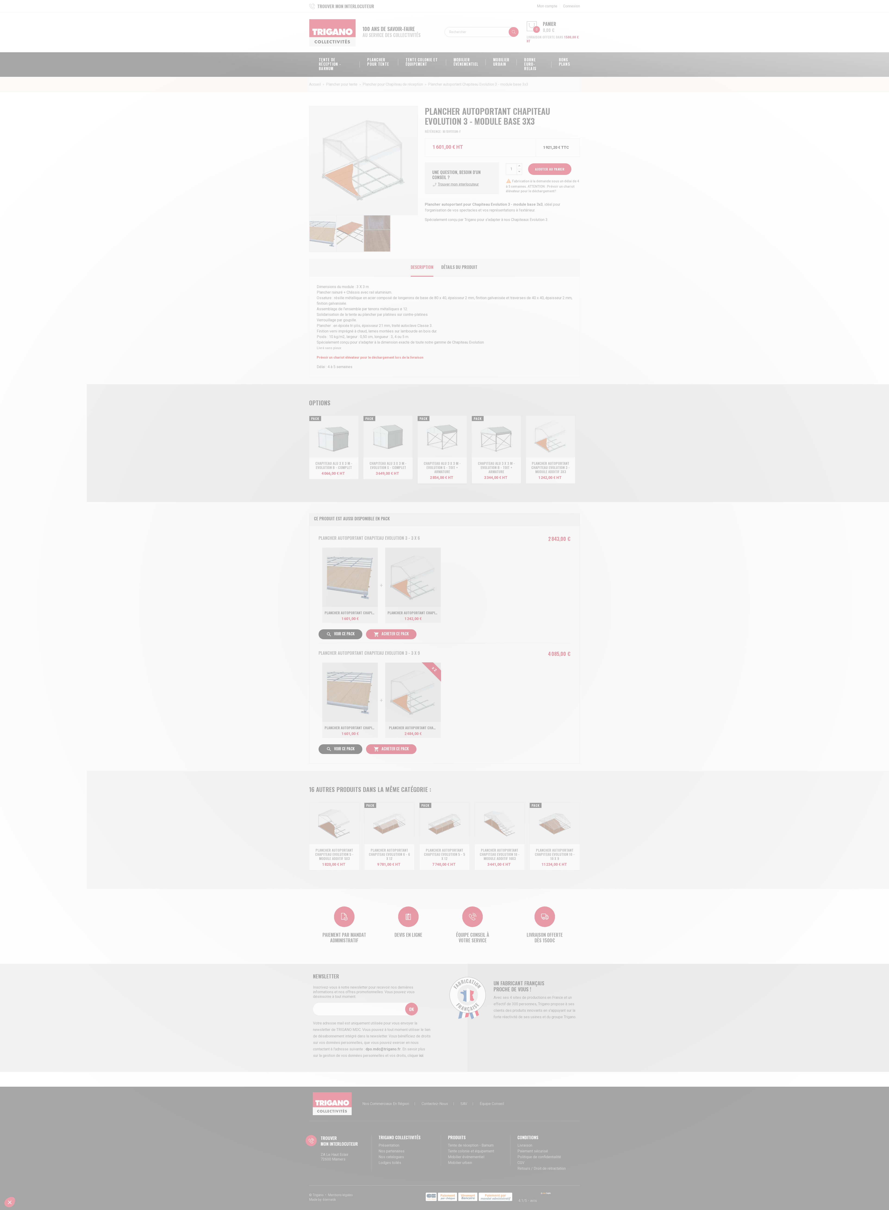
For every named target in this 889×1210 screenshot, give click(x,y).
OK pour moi (469, 639)
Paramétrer (420, 639)
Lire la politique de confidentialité (421, 624)
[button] (9, 1202)
